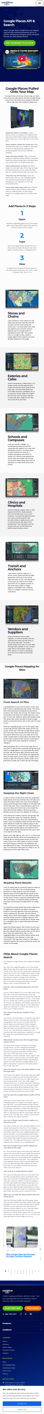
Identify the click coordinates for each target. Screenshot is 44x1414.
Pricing (5, 1374)
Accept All (22, 1404)
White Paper (7, 1347)
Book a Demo (33, 1308)
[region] (22, 1400)
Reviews (6, 1344)
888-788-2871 (11, 1314)
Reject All (22, 1409)
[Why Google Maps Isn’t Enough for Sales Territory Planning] (22, 1237)
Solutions (7, 1330)
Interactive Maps (9, 1368)
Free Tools (6, 1371)
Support (6, 1353)
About (5, 1341)
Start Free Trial (13, 1308)
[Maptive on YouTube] (31, 1314)
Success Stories (9, 1350)
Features (7, 1323)
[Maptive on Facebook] (21, 1314)
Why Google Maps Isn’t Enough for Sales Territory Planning (20, 1255)
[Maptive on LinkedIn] (26, 1314)
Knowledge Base (9, 1365)
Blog (4, 1362)
